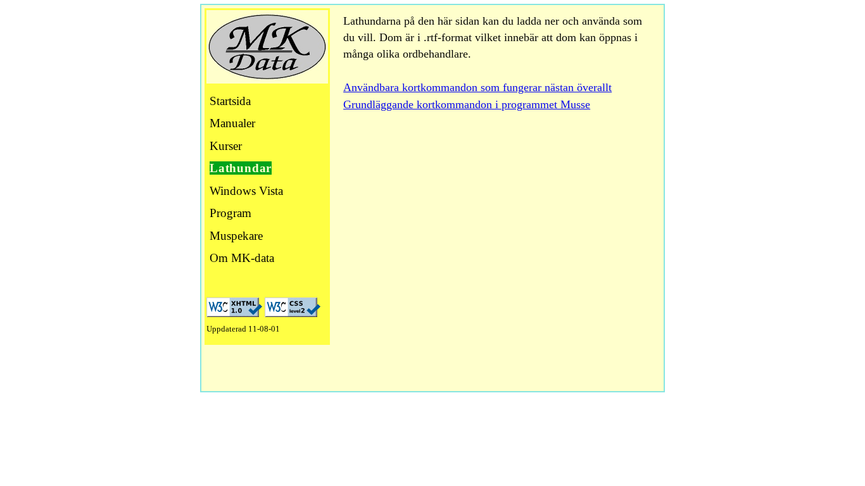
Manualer (232, 123)
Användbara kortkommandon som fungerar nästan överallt (477, 87)
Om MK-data (242, 258)
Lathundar (241, 168)
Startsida (230, 101)
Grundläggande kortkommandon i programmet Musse (466, 104)
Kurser (226, 146)
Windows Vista (246, 190)
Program (230, 213)
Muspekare (236, 235)
